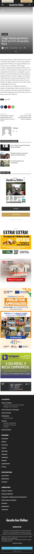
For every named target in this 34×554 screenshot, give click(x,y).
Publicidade (5, 416)
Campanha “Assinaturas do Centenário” (13, 405)
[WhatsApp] (12, 107)
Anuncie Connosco (8, 418)
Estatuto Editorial (7, 494)
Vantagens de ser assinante (10, 407)
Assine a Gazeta (7, 403)
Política (4, 442)
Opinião (4, 460)
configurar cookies (17, 543)
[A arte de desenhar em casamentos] (5, 163)
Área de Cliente (6, 430)
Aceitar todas (17, 548)
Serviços (4, 421)
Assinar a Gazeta (7, 491)
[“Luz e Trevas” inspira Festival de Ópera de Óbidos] (5, 147)
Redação (6, 48)
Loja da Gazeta (6, 413)
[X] (5, 107)
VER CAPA (16, 208)
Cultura (6, 9)
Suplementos (6, 464)
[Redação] (3, 48)
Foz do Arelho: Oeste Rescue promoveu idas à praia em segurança (24, 117)
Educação (5, 451)
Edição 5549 (7, 99)
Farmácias (6, 427)
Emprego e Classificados (9, 423)
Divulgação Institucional (9, 425)
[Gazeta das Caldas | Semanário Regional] (16, 5)
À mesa (4, 467)
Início (3, 9)
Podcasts (4, 482)
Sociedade (5, 438)
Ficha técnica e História (9, 500)
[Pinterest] (9, 107)
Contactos (5, 509)
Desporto (4, 454)
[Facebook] (2, 107)
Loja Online (5, 475)
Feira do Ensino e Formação (10, 410)
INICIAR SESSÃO (16, 214)
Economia (5, 445)
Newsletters (5, 479)
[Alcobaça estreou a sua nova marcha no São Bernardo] (5, 155)
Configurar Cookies (17, 551)
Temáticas (5, 457)
